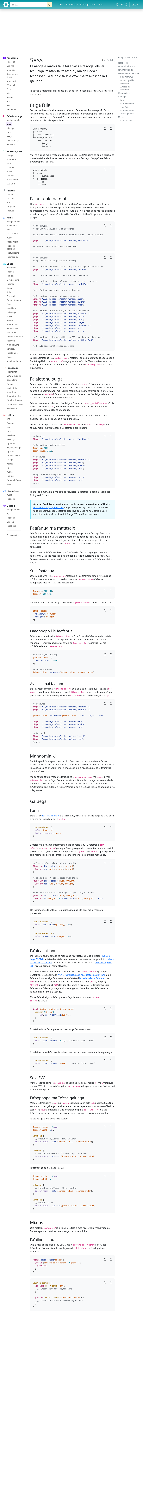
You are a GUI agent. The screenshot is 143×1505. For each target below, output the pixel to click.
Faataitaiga (72, 4)
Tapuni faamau (14, 300)
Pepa (9, 89)
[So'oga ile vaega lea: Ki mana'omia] (57, 756)
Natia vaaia (12, 408)
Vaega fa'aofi (12, 241)
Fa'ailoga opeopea (11, 247)
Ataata (10, 463)
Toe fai (10, 194)
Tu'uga (10, 155)
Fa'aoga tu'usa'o (14, 480)
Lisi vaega (11, 312)
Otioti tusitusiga (14, 400)
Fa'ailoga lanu (126, 120)
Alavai (9, 171)
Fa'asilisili (11, 144)
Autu (93, 4)
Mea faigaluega (14, 361)
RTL (8, 105)
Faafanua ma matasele (128, 73)
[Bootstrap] (6, 4)
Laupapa (11, 206)
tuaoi (9, 427)
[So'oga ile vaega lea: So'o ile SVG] (47, 1077)
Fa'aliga (10, 271)
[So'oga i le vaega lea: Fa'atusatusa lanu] (58, 950)
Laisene (10, 521)
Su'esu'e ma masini (12, 75)
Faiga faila (123, 62)
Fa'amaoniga (12, 257)
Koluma (10, 167)
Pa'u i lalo (11, 308)
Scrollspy (11, 348)
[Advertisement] (71, 32)
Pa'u (9, 304)
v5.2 (136, 4)
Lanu (9, 132)
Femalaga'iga (13, 535)
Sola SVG (124, 107)
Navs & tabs (12, 324)
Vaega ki (11, 288)
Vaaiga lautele (13, 120)
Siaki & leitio (12, 233)
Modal (10, 316)
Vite (8, 93)
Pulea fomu (12, 225)
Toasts (10, 357)
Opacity (10, 451)
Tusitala (10, 198)
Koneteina (11, 159)
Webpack (11, 85)
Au (8, 513)
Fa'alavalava (12, 328)
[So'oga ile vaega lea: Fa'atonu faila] (52, 105)
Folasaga (11, 61)
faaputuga (11, 392)
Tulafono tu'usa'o (14, 404)
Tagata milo (12, 353)
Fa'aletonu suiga (125, 69)
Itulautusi (11, 332)
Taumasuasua (13, 455)
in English (109, 60)
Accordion (11, 267)
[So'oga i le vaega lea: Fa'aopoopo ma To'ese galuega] (85, 1097)
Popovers (11, 340)
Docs (61, 4)
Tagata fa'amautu (15, 336)
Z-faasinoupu (13, 179)
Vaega (9, 136)
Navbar (10, 320)
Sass (9, 124)
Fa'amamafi (12, 371)
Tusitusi (10, 476)
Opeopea (11, 443)
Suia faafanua (126, 76)
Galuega (122, 96)
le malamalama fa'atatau (92, 978)
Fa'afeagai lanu (127, 103)
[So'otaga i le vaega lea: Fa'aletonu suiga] (64, 379)
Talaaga (10, 423)
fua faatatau (12, 388)
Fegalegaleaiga (14, 447)
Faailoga (11, 275)
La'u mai (11, 66)
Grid (9, 163)
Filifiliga (10, 128)
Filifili (9, 229)
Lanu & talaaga (14, 376)
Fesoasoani (12, 109)
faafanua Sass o (50, 815)
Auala (9, 494)
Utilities (10, 175)
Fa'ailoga (84, 4)
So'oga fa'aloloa (14, 396)
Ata (8, 202)
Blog (101, 4)
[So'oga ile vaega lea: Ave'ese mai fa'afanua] (68, 683)
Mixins (121, 117)
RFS (8, 101)
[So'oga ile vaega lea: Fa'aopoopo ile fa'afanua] (74, 631)
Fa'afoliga (11, 439)
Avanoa (10, 97)
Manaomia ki (124, 93)
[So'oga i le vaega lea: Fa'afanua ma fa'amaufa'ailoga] (77, 528)
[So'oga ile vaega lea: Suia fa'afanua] (55, 570)
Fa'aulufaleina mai (126, 66)
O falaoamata (13, 279)
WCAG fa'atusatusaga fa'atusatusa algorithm (81, 974)
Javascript (11, 81)
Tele (8, 467)
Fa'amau (10, 284)
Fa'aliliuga (11, 526)
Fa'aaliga (11, 435)
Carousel (11, 296)
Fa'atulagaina (13, 252)
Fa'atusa (10, 210)
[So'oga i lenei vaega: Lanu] (40, 810)
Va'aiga (10, 484)
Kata (9, 292)
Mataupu (11, 70)
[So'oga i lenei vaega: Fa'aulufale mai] (68, 199)
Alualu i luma (13, 344)
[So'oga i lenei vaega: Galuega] (48, 801)
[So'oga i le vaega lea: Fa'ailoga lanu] (56, 1239)
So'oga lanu (12, 380)
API (8, 419)
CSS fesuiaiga (13, 140)
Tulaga (10, 384)
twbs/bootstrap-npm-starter (48, 507)
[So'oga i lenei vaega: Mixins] (45, 1222)
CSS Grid (11, 183)
